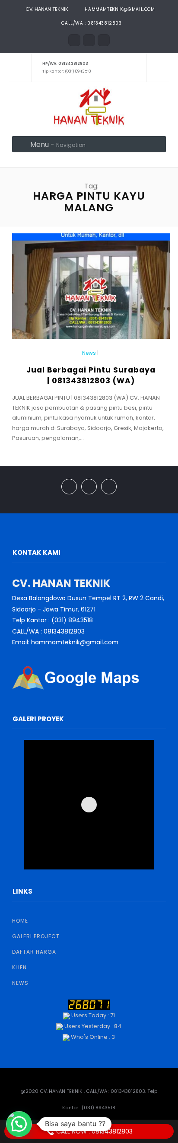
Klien (19, 967)
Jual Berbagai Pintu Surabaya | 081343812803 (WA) (91, 375)
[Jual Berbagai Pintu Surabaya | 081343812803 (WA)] (91, 290)
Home (20, 920)
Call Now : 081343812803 (93, 1131)
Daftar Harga (34, 951)
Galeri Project (36, 936)
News (89, 353)
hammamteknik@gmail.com (120, 9)
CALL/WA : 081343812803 (91, 23)
